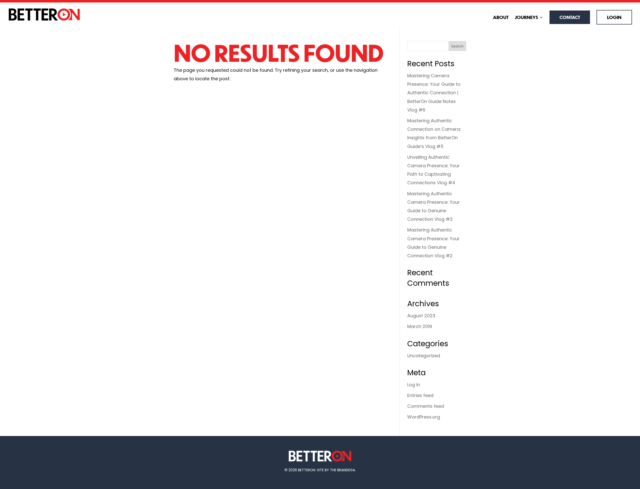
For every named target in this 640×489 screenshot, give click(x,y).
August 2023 (421, 315)
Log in (413, 385)
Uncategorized (423, 355)
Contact (570, 17)
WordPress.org (423, 417)
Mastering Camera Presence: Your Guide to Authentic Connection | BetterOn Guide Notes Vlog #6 (433, 92)
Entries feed (420, 395)
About (500, 18)
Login (614, 17)
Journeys (526, 18)
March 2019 (419, 326)
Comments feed (425, 406)
